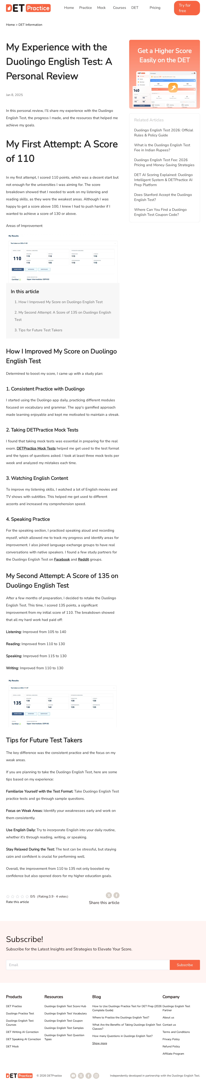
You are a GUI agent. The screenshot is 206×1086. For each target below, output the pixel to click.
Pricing (155, 7)
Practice (85, 7)
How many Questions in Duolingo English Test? (122, 1036)
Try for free (185, 8)
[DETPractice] (28, 8)
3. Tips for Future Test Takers (38, 330)
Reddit (83, 559)
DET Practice (14, 1006)
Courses (119, 7)
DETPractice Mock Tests (36, 448)
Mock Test (101, 10)
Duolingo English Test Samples (64, 1028)
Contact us (169, 1025)
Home (69, 7)
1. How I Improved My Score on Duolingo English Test (58, 302)
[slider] (38, 896)
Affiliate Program (173, 1054)
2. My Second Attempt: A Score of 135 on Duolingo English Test (62, 316)
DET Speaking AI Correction (23, 1039)
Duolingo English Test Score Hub (65, 1006)
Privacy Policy (171, 1039)
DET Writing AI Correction (22, 1032)
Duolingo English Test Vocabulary (65, 1013)
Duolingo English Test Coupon (63, 1021)
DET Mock (12, 1046)
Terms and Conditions (176, 1032)
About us (168, 1017)
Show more (99, 1043)
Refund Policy (171, 1046)
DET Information (30, 25)
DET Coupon (137, 10)
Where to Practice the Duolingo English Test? (120, 1017)
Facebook (62, 559)
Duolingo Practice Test (20, 1013)
